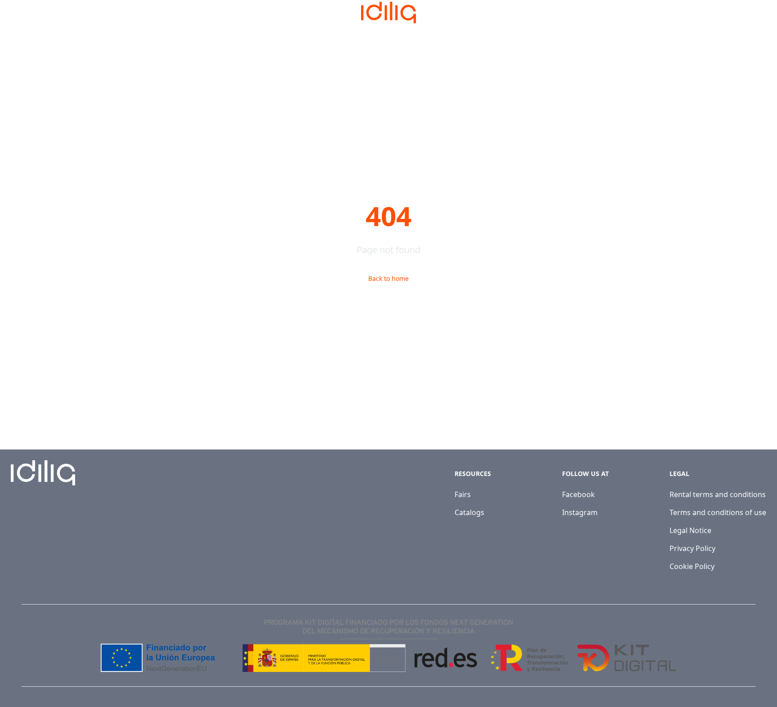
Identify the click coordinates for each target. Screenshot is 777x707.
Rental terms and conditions (718, 494)
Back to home (388, 278)
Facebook (578, 494)
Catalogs (469, 512)
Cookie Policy (692, 566)
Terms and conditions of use (718, 512)
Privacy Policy (692, 548)
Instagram (580, 512)
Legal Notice (690, 530)
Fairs (463, 494)
